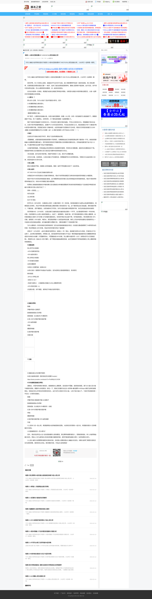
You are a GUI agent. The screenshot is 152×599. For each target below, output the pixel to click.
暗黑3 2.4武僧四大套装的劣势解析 (36, 498)
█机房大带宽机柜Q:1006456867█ (112, 25)
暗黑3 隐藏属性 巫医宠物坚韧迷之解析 (37, 509)
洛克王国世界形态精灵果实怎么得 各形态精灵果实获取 (119, 189)
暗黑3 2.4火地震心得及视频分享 (35, 576)
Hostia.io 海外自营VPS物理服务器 (86, 25)
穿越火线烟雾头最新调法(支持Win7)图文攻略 (117, 133)
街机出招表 (91, 14)
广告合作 (63, 593)
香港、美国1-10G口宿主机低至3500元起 (88, 30)
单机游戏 (72, 14)
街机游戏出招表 (104, 95)
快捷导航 (124, 1)
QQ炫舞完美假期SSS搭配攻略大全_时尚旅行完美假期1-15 (120, 136)
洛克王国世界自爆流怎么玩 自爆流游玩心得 (115, 184)
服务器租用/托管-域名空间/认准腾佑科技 (114, 34)
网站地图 (82, 593)
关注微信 (117, 1)
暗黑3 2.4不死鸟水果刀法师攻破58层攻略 (38, 542)
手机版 (99, 1)
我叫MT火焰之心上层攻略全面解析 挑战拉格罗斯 (118, 157)
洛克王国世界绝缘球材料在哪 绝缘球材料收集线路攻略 (119, 192)
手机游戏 (36, 14)
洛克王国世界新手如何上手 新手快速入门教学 (116, 176)
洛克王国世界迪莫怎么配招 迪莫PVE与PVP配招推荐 (118, 194)
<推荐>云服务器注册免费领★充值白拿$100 (37, 23)
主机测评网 (45, 1)
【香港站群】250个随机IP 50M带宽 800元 (62, 30)
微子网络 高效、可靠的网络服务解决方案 (88, 32)
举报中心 (107, 1)
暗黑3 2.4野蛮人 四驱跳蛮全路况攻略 (37, 486)
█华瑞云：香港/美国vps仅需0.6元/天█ (87, 34)
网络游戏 (45, 14)
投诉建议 (89, 593)
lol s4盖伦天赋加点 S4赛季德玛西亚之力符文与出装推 (119, 149)
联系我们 (69, 593)
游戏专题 (105, 92)
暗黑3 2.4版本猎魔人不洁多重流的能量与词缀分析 (41, 531)
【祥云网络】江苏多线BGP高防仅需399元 (114, 32)
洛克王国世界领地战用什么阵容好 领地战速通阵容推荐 (119, 186)
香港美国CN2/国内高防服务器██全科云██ (37, 37)
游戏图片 (111, 92)
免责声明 (76, 593)
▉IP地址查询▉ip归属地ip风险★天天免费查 (63, 27)
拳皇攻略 (81, 14)
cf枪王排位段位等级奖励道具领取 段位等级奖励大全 (119, 154)
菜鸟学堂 (26, 1)
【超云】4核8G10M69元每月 (59, 34)
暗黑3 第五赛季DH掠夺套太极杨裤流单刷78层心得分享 (42, 475)
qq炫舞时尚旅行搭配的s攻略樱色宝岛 (115, 138)
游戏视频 (123, 92)
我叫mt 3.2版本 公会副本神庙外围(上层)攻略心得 (118, 141)
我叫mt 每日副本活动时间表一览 (113, 146)
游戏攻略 (27, 14)
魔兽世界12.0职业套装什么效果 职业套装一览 (116, 197)
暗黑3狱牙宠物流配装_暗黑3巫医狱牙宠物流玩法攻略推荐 (43, 565)
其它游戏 (100, 14)
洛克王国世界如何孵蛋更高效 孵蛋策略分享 (115, 181)
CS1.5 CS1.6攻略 (117, 95)
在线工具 (52, 1)
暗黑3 (32, 465)
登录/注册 (90, 1)
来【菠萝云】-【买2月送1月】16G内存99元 (37, 25)
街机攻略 (63, 14)
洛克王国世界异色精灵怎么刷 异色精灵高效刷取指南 (118, 173)
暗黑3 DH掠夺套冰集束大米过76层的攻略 (38, 554)
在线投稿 (95, 593)
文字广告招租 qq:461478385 (85, 23)
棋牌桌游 (117, 92)
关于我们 (56, 593)
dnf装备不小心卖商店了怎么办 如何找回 (115, 151)
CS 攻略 (54, 14)
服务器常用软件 (35, 1)
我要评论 (50, 58)
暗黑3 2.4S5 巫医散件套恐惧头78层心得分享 (39, 520)
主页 (31, 50)
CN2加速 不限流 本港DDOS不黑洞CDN (62, 23)
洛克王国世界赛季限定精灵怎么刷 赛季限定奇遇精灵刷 (119, 178)
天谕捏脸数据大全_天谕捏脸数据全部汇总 (116, 144)
